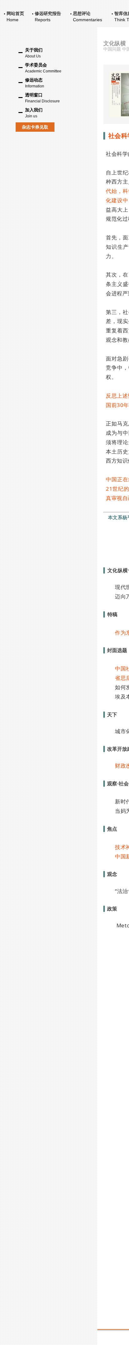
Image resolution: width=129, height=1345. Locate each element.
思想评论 (81, 13)
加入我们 (34, 112)
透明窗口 (42, 97)
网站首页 (15, 13)
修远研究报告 (48, 13)
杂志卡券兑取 (35, 127)
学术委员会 (43, 67)
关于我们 (34, 52)
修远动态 (34, 82)
